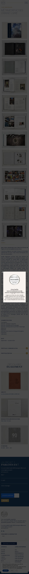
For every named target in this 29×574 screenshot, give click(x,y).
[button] (2, 272)
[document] (14, 287)
